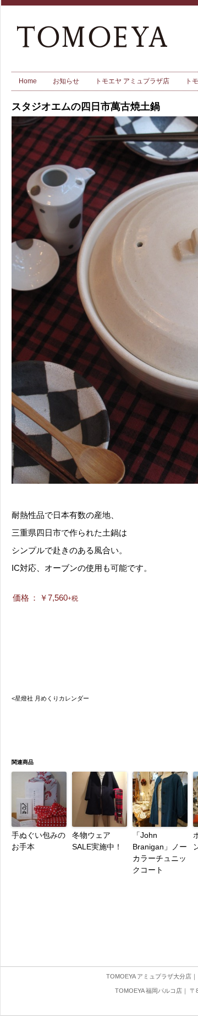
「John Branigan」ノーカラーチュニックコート (160, 852)
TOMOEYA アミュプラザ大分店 (148, 976)
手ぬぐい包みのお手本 (38, 841)
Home (28, 81)
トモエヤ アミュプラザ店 (132, 81)
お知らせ (66, 81)
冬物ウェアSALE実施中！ (97, 841)
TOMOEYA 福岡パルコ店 (148, 990)
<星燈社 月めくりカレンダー (50, 698)
